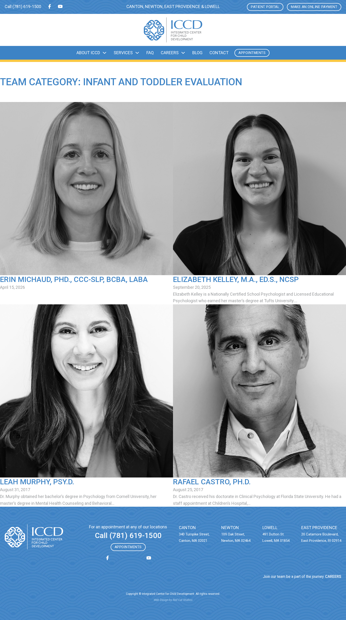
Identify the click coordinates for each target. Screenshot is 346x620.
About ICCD (88, 52)
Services (123, 52)
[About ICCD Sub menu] (104, 53)
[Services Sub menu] (137, 53)
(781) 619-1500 (26, 6)
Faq (150, 52)
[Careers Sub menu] (183, 53)
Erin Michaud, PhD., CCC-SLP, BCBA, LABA (74, 279)
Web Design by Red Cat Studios (173, 600)
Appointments (252, 53)
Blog (197, 52)
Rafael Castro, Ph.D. (212, 481)
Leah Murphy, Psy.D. (37, 481)
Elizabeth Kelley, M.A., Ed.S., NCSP (236, 279)
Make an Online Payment (314, 7)
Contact (219, 52)
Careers (170, 52)
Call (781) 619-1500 (128, 535)
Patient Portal (265, 7)
